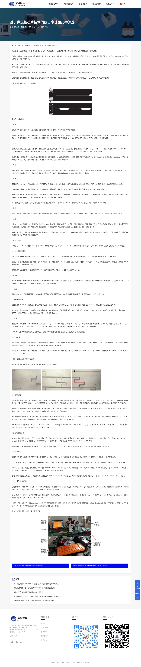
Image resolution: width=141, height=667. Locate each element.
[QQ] (12, 642)
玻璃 (34, 51)
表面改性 (82, 4)
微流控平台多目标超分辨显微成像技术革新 (28, 592)
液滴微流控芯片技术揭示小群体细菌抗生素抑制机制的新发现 (34, 588)
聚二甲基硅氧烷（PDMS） (62, 56)
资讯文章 (16, 27)
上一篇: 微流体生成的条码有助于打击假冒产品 (28, 565)
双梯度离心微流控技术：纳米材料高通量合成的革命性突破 (34, 600)
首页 (14, 46)
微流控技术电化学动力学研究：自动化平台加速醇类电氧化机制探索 (37, 596)
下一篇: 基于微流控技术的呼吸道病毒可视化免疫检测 (90, 565)
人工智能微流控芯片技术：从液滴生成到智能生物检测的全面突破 (36, 584)
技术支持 (109, 4)
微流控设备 (68, 4)
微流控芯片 (53, 4)
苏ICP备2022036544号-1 (81, 662)
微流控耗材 (96, 4)
